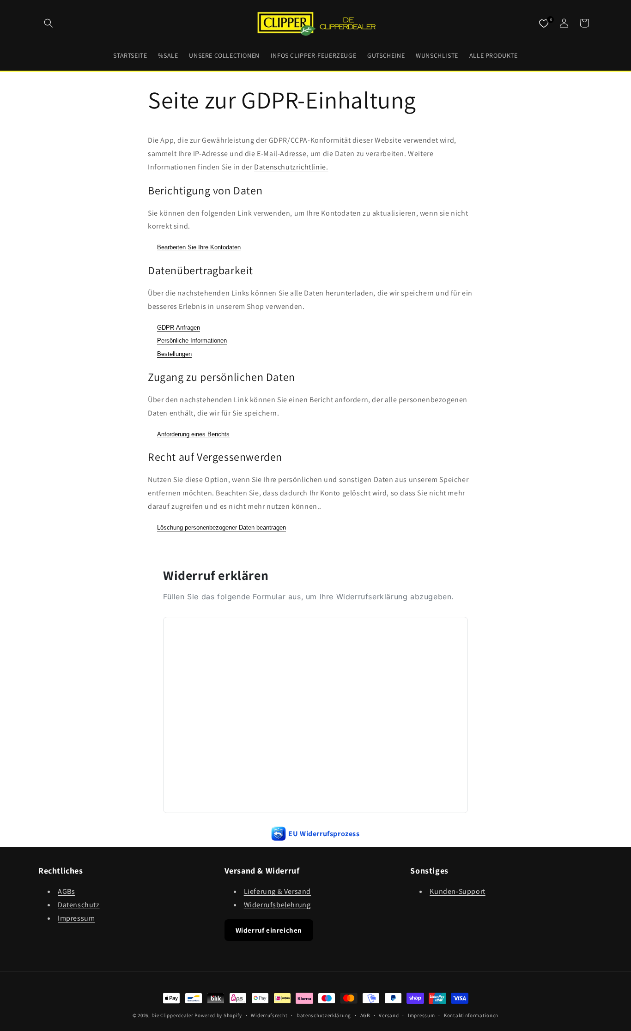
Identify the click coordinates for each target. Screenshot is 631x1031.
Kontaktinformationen (471, 1015)
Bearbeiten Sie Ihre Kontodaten (199, 247)
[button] (48, 23)
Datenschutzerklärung (324, 1015)
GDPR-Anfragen (178, 327)
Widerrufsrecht (269, 1015)
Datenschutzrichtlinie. (291, 167)
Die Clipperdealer (173, 1015)
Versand (389, 1015)
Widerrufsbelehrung (277, 905)
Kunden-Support (457, 891)
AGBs (66, 891)
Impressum (76, 918)
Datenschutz (79, 905)
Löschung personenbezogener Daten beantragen (221, 527)
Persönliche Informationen (192, 340)
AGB (365, 1015)
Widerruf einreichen (269, 930)
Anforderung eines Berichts (193, 434)
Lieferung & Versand (277, 891)
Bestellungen (174, 353)
